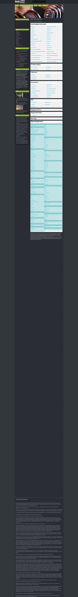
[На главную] (20, 1)
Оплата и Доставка (29, 5)
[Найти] (45, 1)
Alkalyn (17, 42)
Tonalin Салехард (22, 83)
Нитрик (17, 41)
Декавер (17, 40)
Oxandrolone (18, 32)
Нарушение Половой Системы (22, 73)
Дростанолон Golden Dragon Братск (26, 536)
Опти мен (17, 39)
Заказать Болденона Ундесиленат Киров (22, 82)
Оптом (40, 5)
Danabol (17, 33)
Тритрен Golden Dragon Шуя (37, 21)
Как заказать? (22, 5)
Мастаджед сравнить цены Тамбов (20, 79)
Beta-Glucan (18, 43)
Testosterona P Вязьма (23, 72)
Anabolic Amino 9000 (19, 45)
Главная (17, 5)
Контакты (44, 5)
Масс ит (17, 31)
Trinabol (17, 44)
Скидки (35, 5)
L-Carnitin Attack (18, 34)
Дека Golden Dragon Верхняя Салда (21, 75)
